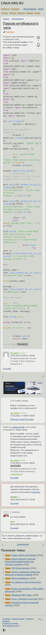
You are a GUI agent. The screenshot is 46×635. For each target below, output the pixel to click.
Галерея (15, 9)
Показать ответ (18, 419)
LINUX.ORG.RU (12, 3)
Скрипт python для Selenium (24, 555)
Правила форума (18, 619)
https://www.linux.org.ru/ (11, 626)
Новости (5, 9)
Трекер (29, 13)
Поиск (37, 13)
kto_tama (14, 353)
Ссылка (6, 369)
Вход (40, 9)
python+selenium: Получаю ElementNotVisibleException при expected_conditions (20, 562)
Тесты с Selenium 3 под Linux (24, 599)
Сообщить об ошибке (10, 623)
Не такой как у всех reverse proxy (26, 582)
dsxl (12, 522)
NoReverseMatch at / (20, 578)
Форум (12, 13)
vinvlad (13, 497)
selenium (10, 32)
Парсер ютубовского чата (20, 25)
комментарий (18, 427)
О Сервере (6, 619)
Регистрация (29, 9)
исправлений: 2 (16, 474)
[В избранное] (38, 37)
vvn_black (14, 413)
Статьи (4, 13)
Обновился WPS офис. (21, 595)
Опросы (21, 13)
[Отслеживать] (38, 45)
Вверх (40, 619)
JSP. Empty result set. (20, 568)
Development (18, 19)
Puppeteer (35, 492)
